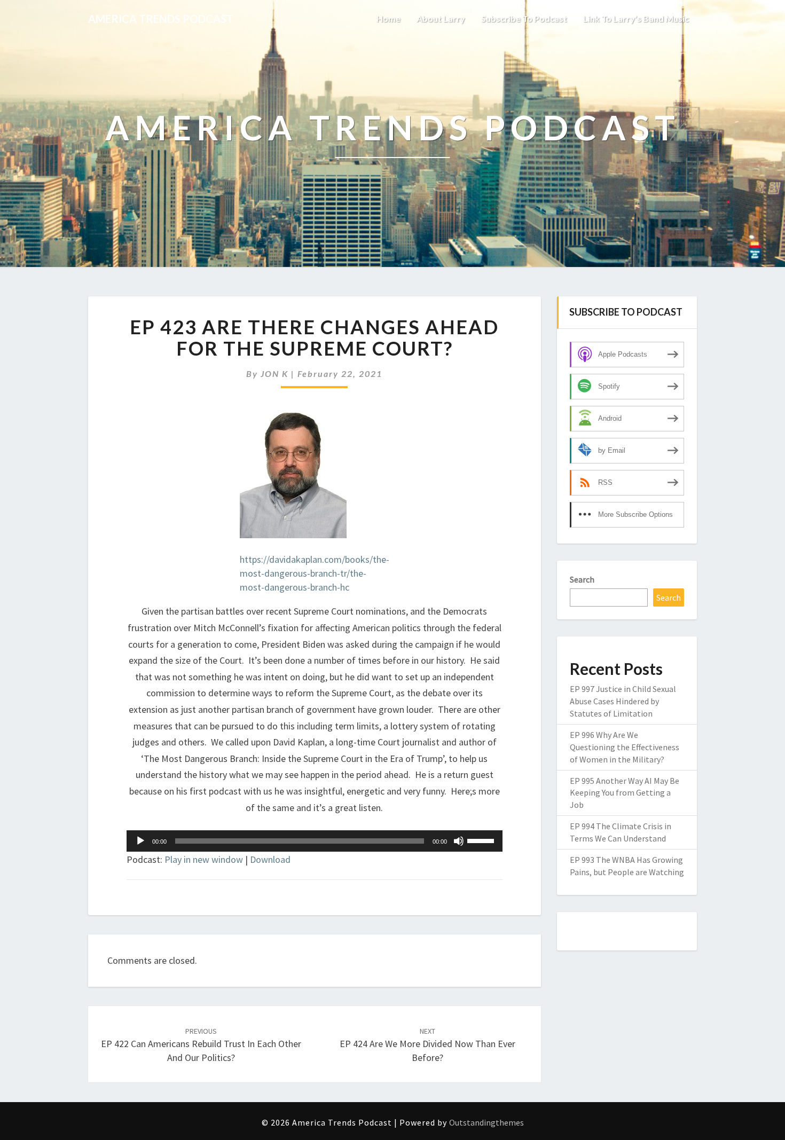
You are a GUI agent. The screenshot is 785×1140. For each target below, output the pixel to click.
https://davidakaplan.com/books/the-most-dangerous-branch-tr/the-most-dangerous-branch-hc (314, 573)
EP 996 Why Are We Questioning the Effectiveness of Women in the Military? (624, 747)
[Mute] (458, 841)
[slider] (482, 840)
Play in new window (203, 859)
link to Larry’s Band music (636, 18)
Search (582, 579)
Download (270, 859)
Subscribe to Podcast (524, 18)
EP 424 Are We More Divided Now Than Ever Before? (427, 1045)
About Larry (441, 18)
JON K (274, 373)
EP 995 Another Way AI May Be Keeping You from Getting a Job (624, 793)
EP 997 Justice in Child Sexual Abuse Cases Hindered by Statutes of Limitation (623, 701)
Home (388, 18)
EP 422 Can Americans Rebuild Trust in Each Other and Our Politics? (201, 1045)
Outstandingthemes (486, 1122)
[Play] (140, 841)
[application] (315, 841)
